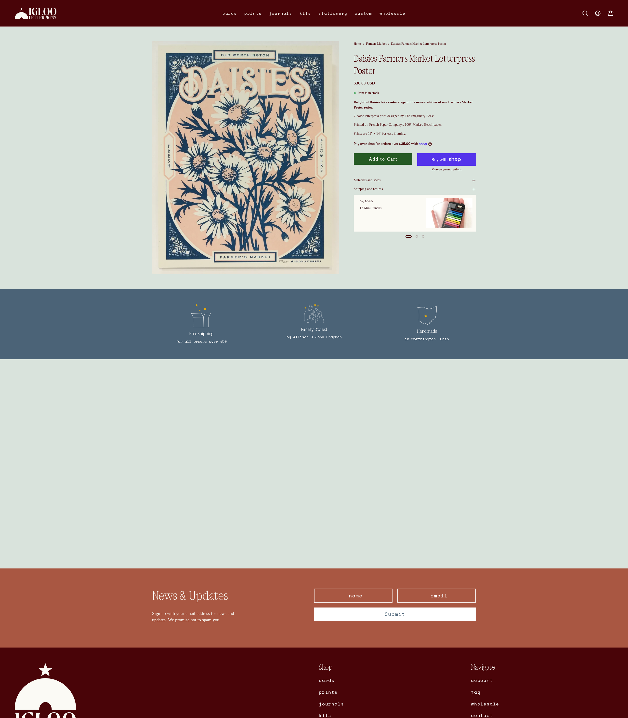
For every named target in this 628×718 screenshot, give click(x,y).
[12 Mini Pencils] (449, 213)
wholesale (485, 703)
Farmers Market (376, 43)
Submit (395, 614)
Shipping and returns (368, 189)
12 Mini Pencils (370, 208)
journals (331, 703)
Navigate (483, 667)
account (482, 680)
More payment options (447, 169)
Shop (325, 667)
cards (327, 680)
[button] (230, 13)
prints (328, 692)
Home (358, 43)
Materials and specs (367, 180)
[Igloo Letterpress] (35, 13)
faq (475, 692)
